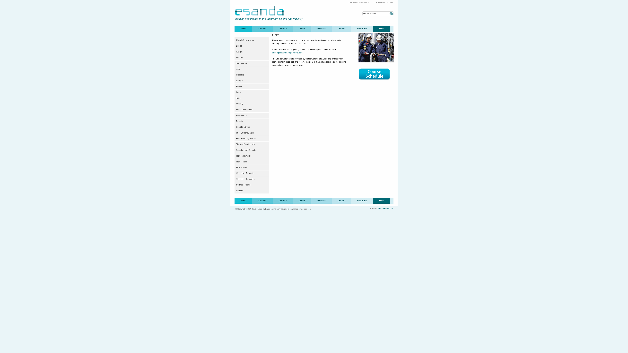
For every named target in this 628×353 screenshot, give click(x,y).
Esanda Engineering (260, 11)
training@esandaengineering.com (287, 53)
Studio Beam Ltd (385, 208)
